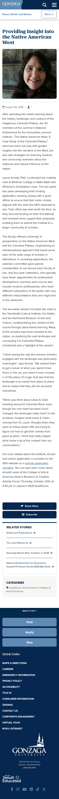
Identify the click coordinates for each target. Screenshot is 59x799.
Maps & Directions (14, 663)
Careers (7, 669)
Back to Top (28, 610)
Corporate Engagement (18, 716)
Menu (48, 14)
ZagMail (7, 705)
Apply (29, 632)
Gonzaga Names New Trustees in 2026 (27, 553)
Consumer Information (18, 699)
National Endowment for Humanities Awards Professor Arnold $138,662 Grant (28, 564)
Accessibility (11, 687)
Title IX (6, 693)
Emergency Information (18, 675)
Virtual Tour (11, 722)
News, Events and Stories (17, 14)
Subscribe (31, 514)
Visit (29, 622)
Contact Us (10, 711)
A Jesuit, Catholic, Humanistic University (21, 778)
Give (29, 642)
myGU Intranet (12, 728)
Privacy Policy (12, 681)
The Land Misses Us (17, 542)
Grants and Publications (19, 532)
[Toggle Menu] (54, 5)
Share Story (31, 506)
